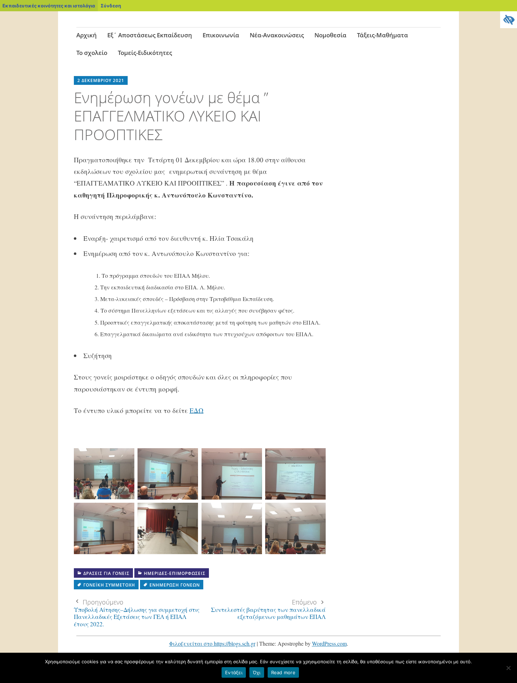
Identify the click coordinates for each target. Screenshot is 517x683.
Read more (283, 672)
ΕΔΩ (197, 410)
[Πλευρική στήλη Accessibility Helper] (508, 19)
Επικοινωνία (221, 35)
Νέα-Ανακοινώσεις (277, 35)
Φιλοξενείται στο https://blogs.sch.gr (212, 643)
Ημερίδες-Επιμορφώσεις (174, 573)
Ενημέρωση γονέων (174, 585)
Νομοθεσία (330, 35)
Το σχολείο (91, 53)
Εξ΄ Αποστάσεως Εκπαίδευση (149, 35)
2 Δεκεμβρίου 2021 (100, 80)
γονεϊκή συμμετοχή (109, 585)
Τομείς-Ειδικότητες (145, 53)
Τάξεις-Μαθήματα (382, 35)
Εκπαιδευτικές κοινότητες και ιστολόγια (48, 5)
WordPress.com (329, 643)
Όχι (257, 672)
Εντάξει (233, 672)
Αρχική (86, 35)
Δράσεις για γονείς (106, 573)
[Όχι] (508, 667)
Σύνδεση (111, 5)
